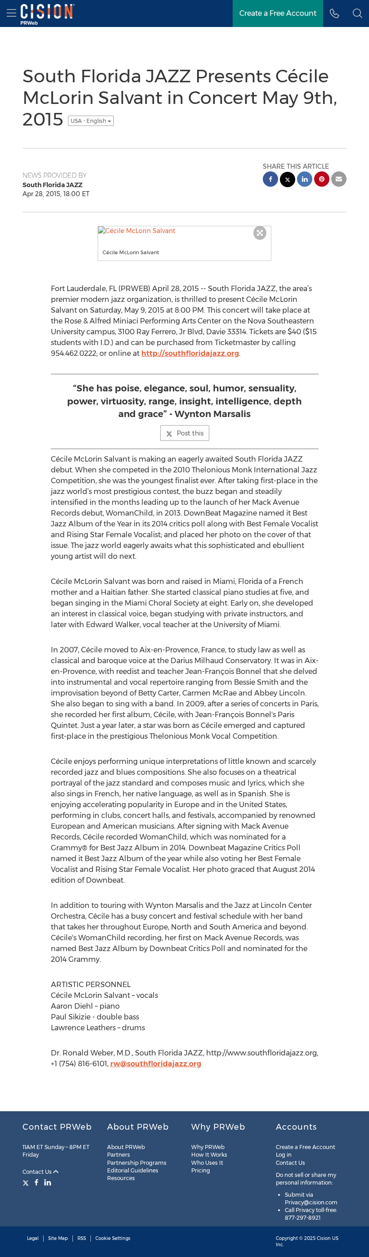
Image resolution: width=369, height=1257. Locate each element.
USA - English (89, 120)
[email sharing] (338, 180)
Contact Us (37, 1171)
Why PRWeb (208, 1147)
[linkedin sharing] (304, 180)
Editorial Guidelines (132, 1170)
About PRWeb (126, 1147)
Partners (118, 1154)
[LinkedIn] (48, 1182)
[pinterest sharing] (321, 180)
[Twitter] (26, 1182)
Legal (33, 1238)
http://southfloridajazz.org (190, 353)
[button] (357, 13)
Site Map (58, 1238)
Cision (324, 1238)
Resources (121, 1178)
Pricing (200, 1170)
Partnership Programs (136, 1162)
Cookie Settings (112, 1238)
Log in (284, 1154)
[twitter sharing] (287, 180)
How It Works (209, 1154)
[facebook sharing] (270, 180)
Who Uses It (207, 1162)
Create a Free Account (305, 1147)
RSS (81, 1238)
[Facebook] (36, 1182)
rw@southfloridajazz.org (155, 1063)
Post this (190, 433)
